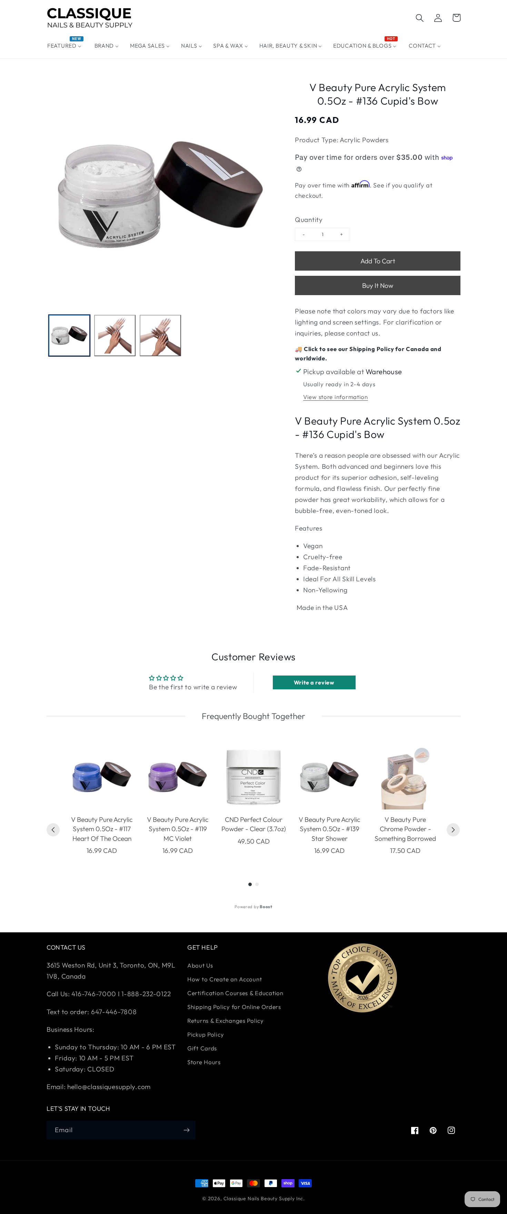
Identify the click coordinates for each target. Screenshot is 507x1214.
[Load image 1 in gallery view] (69, 335)
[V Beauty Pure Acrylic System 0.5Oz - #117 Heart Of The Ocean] (101, 777)
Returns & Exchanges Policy (225, 1020)
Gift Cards (202, 1048)
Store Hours (204, 1062)
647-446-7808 (114, 1012)
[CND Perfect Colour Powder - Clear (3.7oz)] (253, 777)
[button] (420, 18)
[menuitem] (65, 45)
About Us (200, 965)
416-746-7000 (93, 994)
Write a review (314, 682)
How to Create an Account (224, 979)
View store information (335, 396)
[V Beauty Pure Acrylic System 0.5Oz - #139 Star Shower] (329, 777)
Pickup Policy (205, 1034)
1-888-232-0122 (145, 994)
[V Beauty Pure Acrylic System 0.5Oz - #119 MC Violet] (177, 777)
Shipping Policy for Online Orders (234, 1006)
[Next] (453, 829)
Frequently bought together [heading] (253, 716)
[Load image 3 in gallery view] (160, 335)
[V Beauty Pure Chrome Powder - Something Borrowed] (405, 777)
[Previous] (53, 829)
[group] (102, 800)
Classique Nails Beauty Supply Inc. (264, 1198)
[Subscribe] (186, 1130)
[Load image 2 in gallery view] (115, 335)
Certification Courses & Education (235, 993)
